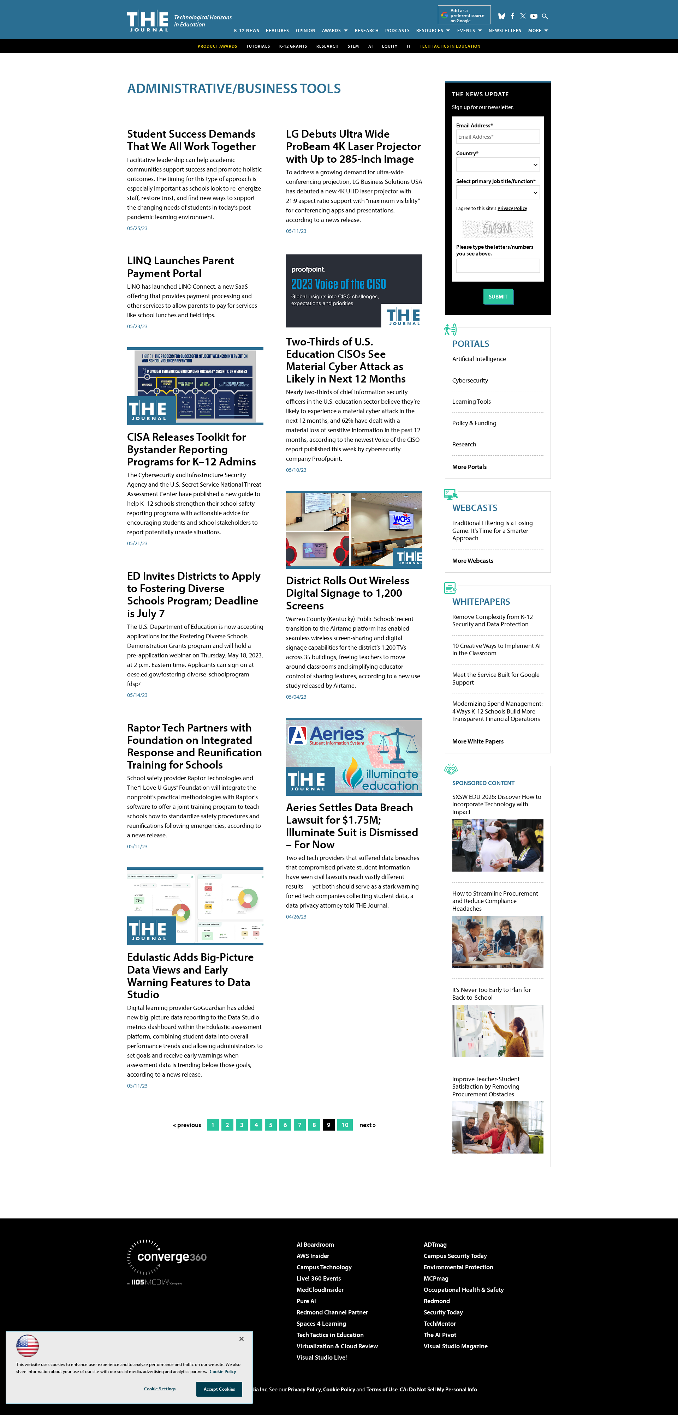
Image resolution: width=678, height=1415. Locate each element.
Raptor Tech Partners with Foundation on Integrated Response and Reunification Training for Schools (194, 746)
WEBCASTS (475, 507)
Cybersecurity (470, 380)
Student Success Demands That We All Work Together (191, 139)
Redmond (437, 1301)
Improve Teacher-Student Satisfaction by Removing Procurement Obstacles (486, 1086)
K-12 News (247, 30)
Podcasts (397, 30)
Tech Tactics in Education (330, 1335)
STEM (353, 46)
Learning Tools (471, 401)
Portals (470, 343)
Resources (430, 30)
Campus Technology (324, 1267)
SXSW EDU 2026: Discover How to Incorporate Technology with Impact (496, 804)
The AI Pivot (440, 1335)
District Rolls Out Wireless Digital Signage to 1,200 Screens (347, 592)
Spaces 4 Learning (321, 1323)
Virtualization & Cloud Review (337, 1346)
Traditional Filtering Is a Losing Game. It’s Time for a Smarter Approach (492, 530)
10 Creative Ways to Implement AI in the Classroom (496, 649)
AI (370, 46)
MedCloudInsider (320, 1289)
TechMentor (440, 1323)
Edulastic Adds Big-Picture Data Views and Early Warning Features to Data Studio (190, 975)
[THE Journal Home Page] (179, 20)
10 (345, 1125)
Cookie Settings (160, 1388)
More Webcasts (473, 560)
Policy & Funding (474, 423)
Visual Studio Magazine (456, 1346)
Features (277, 30)
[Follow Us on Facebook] (512, 15)
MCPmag (436, 1278)
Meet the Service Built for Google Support (496, 678)
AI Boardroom (315, 1244)
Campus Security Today (455, 1256)
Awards (331, 30)
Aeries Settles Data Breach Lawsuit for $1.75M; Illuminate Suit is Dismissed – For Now (352, 825)
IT (409, 46)
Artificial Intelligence (479, 359)
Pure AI (306, 1301)
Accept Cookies (219, 1389)
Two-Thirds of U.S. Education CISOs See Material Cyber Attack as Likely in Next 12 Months (346, 360)
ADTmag (435, 1244)
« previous (187, 1125)
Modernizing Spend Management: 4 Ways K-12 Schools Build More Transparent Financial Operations (497, 711)
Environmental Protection (458, 1267)
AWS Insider (313, 1256)
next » (367, 1125)
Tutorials (258, 46)
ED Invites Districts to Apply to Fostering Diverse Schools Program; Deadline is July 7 (194, 594)
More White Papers (478, 741)
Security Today (443, 1312)
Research (367, 30)
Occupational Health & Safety (464, 1289)
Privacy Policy (512, 208)
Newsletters (505, 30)
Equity (390, 46)
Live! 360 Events (319, 1278)
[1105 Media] (169, 1321)
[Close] (241, 1339)
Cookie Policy (339, 1389)
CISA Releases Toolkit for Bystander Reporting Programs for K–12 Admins (191, 448)
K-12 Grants (293, 46)
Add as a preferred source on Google (467, 15)
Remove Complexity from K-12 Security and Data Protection (492, 620)
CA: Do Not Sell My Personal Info (438, 1389)
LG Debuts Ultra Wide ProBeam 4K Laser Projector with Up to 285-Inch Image (353, 145)
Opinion (306, 30)
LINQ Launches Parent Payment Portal (180, 266)
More (535, 30)
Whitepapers (481, 601)
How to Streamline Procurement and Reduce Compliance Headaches (495, 901)
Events (466, 30)
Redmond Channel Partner (332, 1312)
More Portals (469, 467)
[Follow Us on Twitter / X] (523, 16)
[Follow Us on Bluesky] (501, 16)
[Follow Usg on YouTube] (533, 16)
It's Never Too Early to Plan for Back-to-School (491, 993)
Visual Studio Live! (322, 1357)
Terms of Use (382, 1389)
